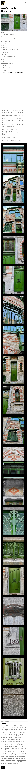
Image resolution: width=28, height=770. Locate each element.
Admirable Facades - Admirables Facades (3, 3)
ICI (16, 137)
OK (3, 767)
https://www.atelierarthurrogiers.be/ (12, 72)
